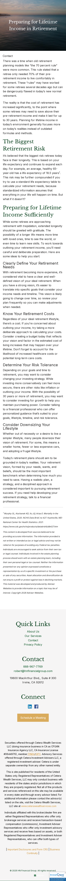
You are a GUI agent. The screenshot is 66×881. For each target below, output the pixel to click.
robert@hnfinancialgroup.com (33, 671)
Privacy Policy (33, 644)
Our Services (33, 636)
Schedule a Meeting (33, 717)
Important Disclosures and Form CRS (28, 849)
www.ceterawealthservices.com (38, 806)
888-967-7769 (33, 666)
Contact (8, 56)
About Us (33, 631)
